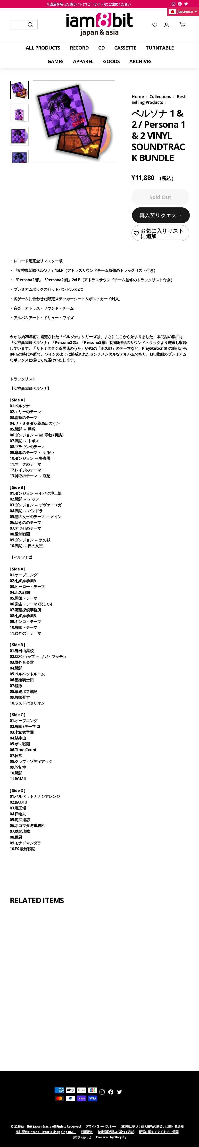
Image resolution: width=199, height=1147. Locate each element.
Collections (160, 96)
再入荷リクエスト (161, 215)
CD (101, 47)
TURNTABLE (160, 47)
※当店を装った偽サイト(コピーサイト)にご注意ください (89, 4)
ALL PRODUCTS (43, 47)
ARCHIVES (140, 61)
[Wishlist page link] (154, 24)
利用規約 (87, 1132)
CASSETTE (125, 47)
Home (138, 96)
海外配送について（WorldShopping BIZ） (46, 1132)
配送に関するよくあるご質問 (159, 1132)
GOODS (111, 61)
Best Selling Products (158, 99)
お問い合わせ (82, 1137)
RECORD (79, 47)
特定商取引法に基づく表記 (116, 1132)
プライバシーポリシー (100, 1126)
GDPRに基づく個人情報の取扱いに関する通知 (152, 1126)
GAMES (55, 61)
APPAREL (83, 61)
